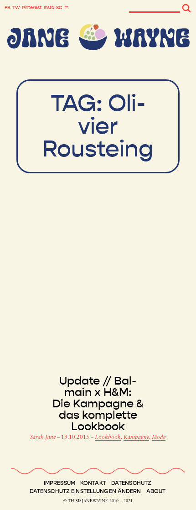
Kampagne (136, 437)
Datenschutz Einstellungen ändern (85, 491)
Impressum (59, 483)
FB (7, 7)
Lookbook (108, 437)
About (156, 491)
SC (59, 7)
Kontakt (93, 483)
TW (16, 7)
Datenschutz (131, 483)
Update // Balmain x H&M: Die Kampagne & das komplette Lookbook (98, 403)
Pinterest (31, 7)
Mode (158, 437)
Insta (49, 7)
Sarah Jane (43, 437)
